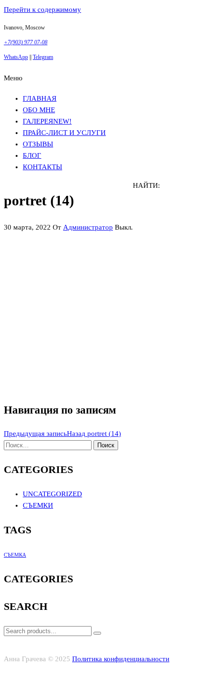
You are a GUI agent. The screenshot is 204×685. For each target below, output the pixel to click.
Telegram (43, 57)
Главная (39, 98)
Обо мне (39, 110)
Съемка (15, 555)
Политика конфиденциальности (120, 659)
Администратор (88, 227)
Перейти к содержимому (42, 9)
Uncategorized (52, 494)
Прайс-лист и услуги (64, 132)
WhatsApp (16, 57)
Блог (32, 155)
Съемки (38, 505)
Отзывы (38, 144)
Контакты (42, 167)
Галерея (47, 121)
